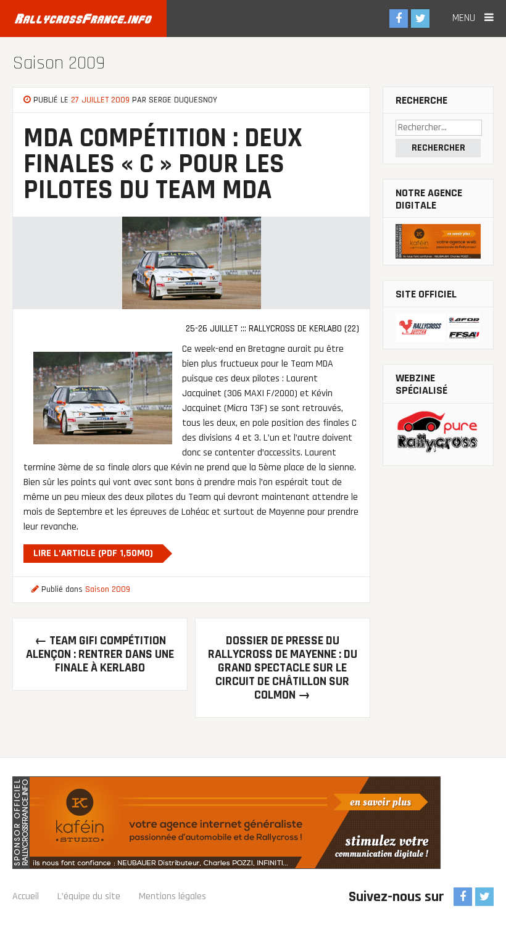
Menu (465, 18)
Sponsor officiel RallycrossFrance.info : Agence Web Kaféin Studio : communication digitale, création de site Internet (226, 822)
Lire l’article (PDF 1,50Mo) (93, 553)
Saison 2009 (58, 63)
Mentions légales (172, 896)
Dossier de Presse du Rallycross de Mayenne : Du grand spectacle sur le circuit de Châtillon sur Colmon (282, 668)
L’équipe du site (88, 896)
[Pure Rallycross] (438, 434)
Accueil (25, 896)
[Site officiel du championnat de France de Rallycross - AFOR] (438, 328)
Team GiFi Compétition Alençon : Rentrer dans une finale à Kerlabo (100, 654)
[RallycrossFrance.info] (83, 18)
